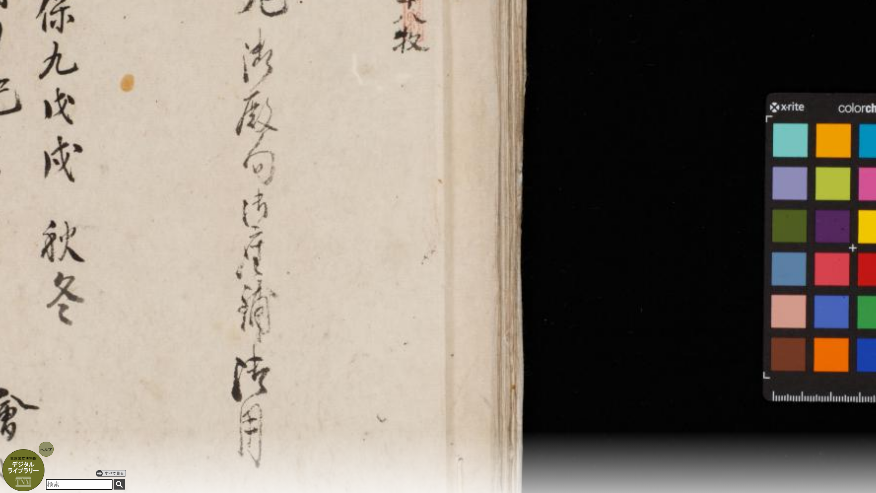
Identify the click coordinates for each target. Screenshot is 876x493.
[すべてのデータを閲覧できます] (110, 473)
